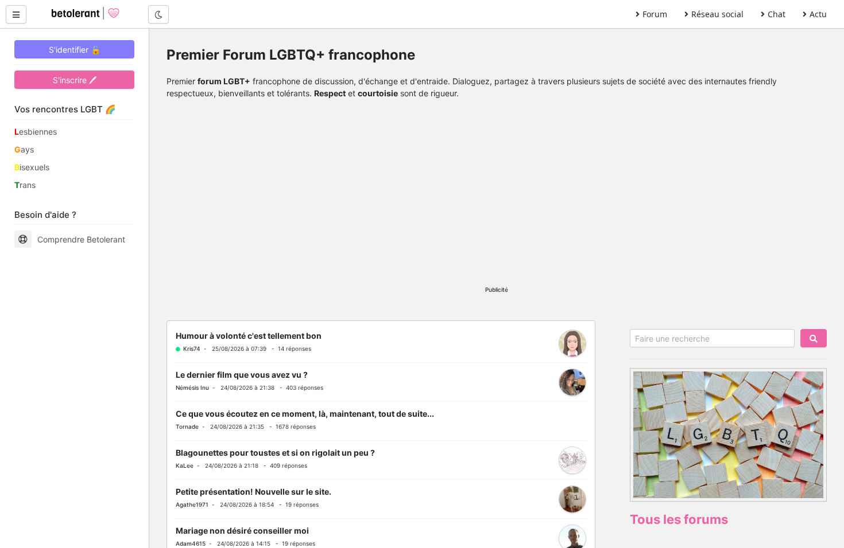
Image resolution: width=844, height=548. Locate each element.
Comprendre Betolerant (81, 239)
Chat (776, 14)
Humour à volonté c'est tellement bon (249, 335)
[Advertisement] (497, 196)
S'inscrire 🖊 (74, 80)
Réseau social (717, 14)
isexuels (31, 167)
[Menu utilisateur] (16, 14)
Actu (818, 14)
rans (25, 185)
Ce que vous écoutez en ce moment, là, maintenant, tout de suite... (305, 413)
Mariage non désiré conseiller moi (242, 530)
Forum (654, 14)
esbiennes (35, 131)
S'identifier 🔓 (74, 49)
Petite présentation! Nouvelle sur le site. (253, 491)
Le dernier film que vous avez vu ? (242, 374)
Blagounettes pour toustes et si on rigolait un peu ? (275, 452)
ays (24, 149)
